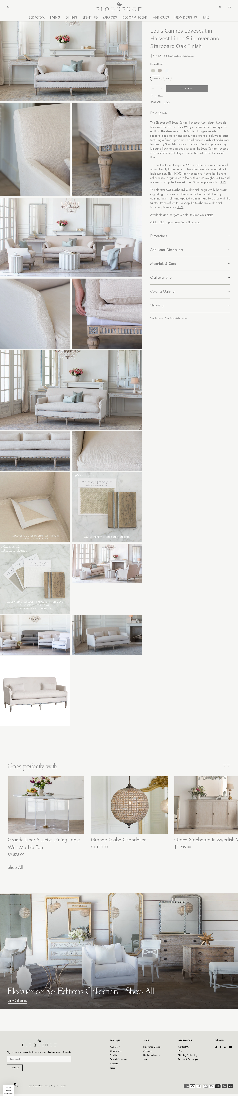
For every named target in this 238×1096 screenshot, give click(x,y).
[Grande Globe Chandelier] (129, 805)
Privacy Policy (50, 1086)
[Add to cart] (79, 829)
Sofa (167, 78)
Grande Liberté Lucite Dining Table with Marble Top (44, 843)
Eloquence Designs (152, 1047)
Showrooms (115, 1051)
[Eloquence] (119, 7)
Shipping (171, 56)
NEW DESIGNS (185, 17)
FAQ (180, 1051)
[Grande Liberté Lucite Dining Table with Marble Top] (46, 805)
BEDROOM (37, 17)
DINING (71, 17)
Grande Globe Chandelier (118, 839)
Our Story (115, 1047)
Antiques (147, 1051)
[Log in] (220, 7)
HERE (223, 182)
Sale (145, 1059)
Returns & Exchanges (188, 1059)
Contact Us (183, 1047)
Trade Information (118, 1059)
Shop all (15, 867)
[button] (8, 7)
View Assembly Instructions (176, 318)
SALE (205, 17)
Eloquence (18, 1086)
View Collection (17, 1000)
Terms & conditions (35, 1086)
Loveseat (156, 78)
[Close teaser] (15, 1084)
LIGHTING (90, 17)
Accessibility (61, 1086)
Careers (114, 1064)
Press (112, 1068)
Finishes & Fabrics (151, 1055)
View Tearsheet (156, 318)
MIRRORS (110, 17)
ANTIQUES (161, 17)
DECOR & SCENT (135, 17)
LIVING (55, 17)
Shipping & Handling (187, 1055)
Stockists (114, 1055)
